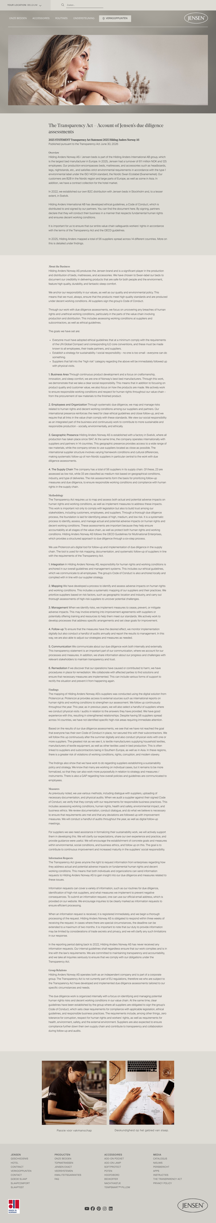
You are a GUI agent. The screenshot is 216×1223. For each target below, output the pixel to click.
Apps (156, 1171)
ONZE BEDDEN (63, 1159)
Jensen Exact (63, 1167)
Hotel (14, 1163)
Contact (16, 1175)
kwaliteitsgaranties (68, 1175)
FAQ (57, 1179)
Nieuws (158, 1163)
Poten (108, 1171)
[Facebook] (93, 1208)
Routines (61, 18)
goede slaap (19, 1179)
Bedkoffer (111, 1179)
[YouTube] (87, 1208)
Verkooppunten (117, 18)
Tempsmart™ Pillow (117, 1188)
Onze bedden (18, 18)
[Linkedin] (111, 1208)
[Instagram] (105, 1208)
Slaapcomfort (20, 1184)
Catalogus (160, 1159)
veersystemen (64, 1171)
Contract (17, 1167)
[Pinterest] (99, 1208)
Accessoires (41, 18)
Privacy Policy (162, 1184)
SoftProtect (112, 1167)
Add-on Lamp (112, 1163)
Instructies (160, 1175)
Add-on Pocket (114, 1159)
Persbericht (161, 1167)
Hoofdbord (111, 1175)
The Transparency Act (167, 1179)
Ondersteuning (83, 18)
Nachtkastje (112, 1184)
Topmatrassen (64, 1163)
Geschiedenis (19, 1159)
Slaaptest (17, 1188)
